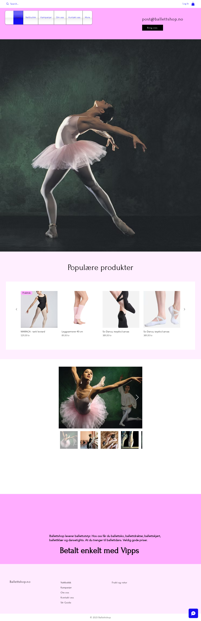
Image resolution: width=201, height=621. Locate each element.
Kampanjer (66, 587)
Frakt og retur (119, 582)
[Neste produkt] (184, 309)
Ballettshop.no (20, 581)
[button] (193, 4)
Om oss (65, 592)
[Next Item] (137, 397)
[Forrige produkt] (16, 309)
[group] (100, 315)
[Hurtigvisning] (80, 309)
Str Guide (66, 602)
